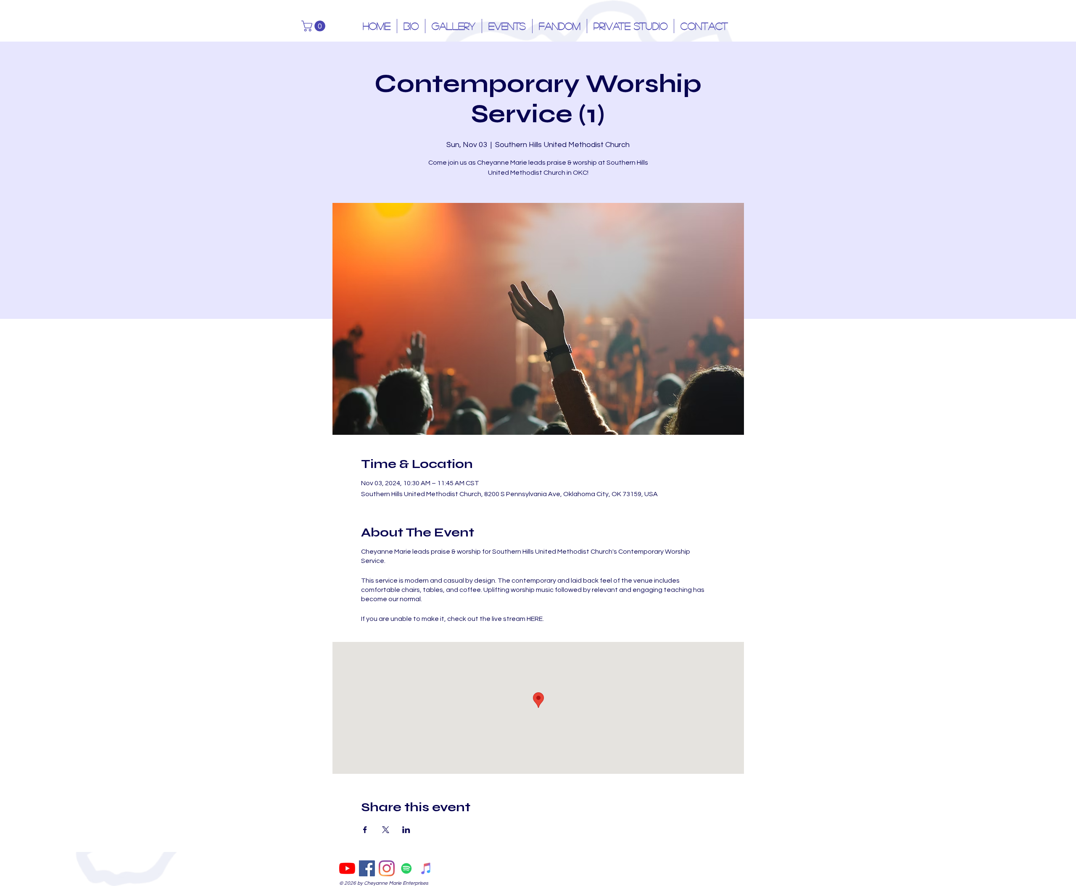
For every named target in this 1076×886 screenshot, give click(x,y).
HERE (535, 618)
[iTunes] (426, 868)
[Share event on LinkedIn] (406, 829)
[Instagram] (387, 868)
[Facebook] (367, 868)
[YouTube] (347, 868)
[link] (314, 26)
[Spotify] (406, 868)
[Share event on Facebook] (365, 829)
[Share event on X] (386, 829)
